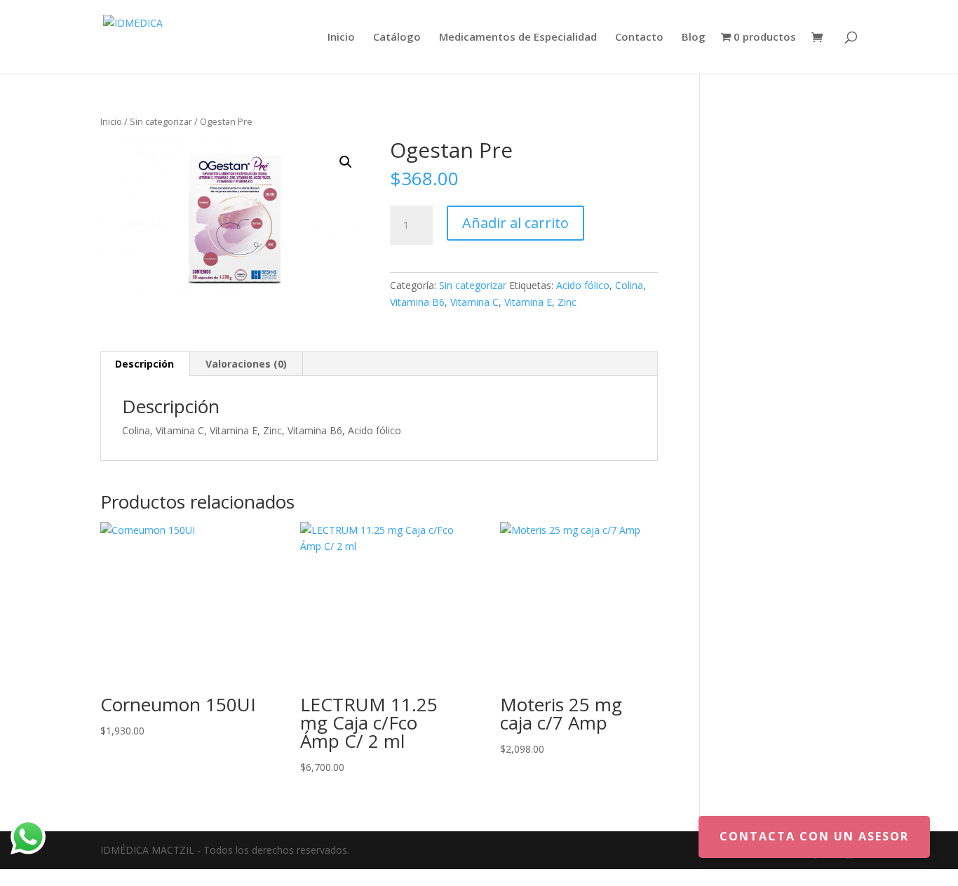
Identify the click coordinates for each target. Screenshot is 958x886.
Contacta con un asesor (814, 836)
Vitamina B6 (417, 302)
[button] (345, 162)
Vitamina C (474, 302)
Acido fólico (582, 285)
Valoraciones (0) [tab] (246, 363)
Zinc (567, 302)
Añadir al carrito (515, 222)
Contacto (639, 37)
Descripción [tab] (144, 363)
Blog (694, 37)
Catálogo (397, 37)
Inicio (341, 37)
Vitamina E (528, 302)
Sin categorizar (161, 121)
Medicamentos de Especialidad (518, 37)
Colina (629, 285)
